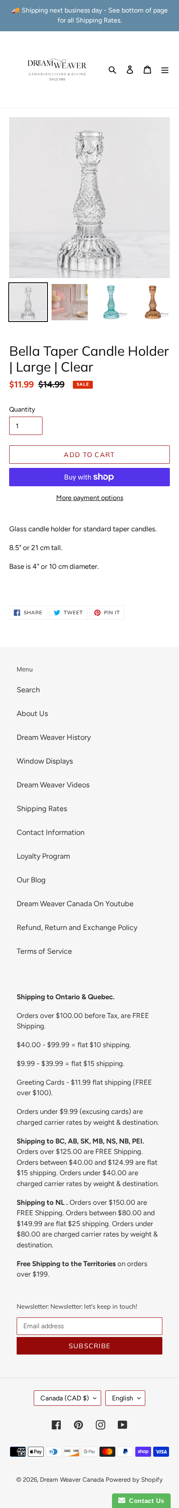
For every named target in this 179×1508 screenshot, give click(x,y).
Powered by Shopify (134, 1479)
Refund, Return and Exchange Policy (77, 927)
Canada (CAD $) (64, 1398)
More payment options (89, 498)
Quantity (22, 409)
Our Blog (31, 880)
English (122, 1398)
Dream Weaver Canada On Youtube (75, 903)
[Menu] (165, 69)
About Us (32, 713)
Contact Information (51, 832)
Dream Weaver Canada (72, 1479)
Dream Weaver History (54, 737)
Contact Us (144, 1500)
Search (28, 689)
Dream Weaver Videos (53, 784)
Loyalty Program (43, 856)
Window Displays (45, 761)
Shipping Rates (42, 808)
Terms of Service (44, 951)
